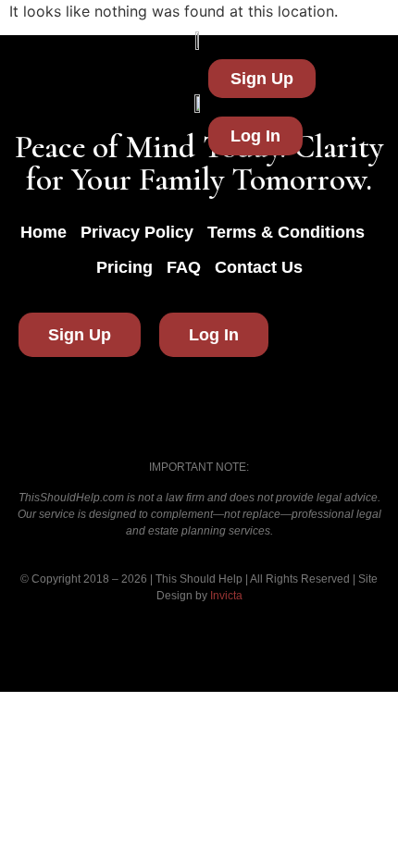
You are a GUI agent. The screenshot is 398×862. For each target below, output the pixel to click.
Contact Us (259, 267)
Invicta (226, 595)
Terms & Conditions (286, 232)
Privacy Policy (137, 232)
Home (43, 232)
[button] (104, 107)
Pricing (124, 267)
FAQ (184, 267)
